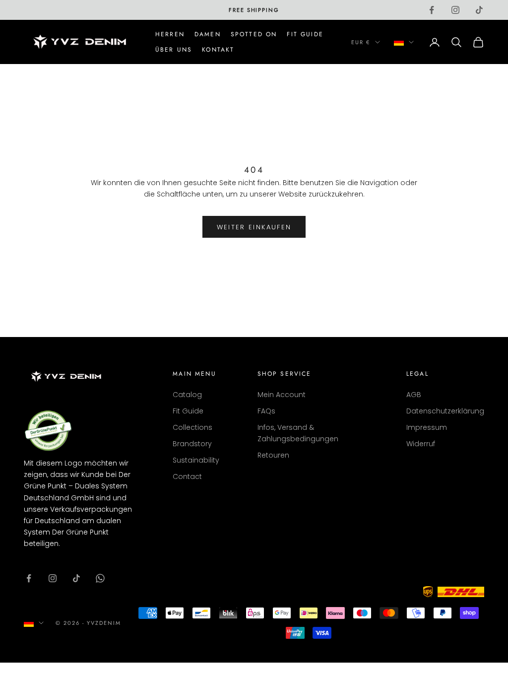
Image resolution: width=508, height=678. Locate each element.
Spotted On (254, 34)
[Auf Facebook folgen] (432, 10)
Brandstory (192, 444)
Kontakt (218, 49)
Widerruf (420, 444)
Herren (170, 34)
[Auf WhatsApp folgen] (100, 578)
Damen (207, 34)
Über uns (173, 49)
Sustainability (196, 460)
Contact (187, 476)
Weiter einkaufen (254, 227)
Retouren (273, 455)
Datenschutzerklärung (445, 411)
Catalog (187, 395)
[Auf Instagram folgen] (455, 10)
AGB (413, 395)
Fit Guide (305, 34)
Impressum (426, 427)
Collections (192, 427)
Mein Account (281, 395)
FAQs (266, 411)
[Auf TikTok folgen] (479, 10)
